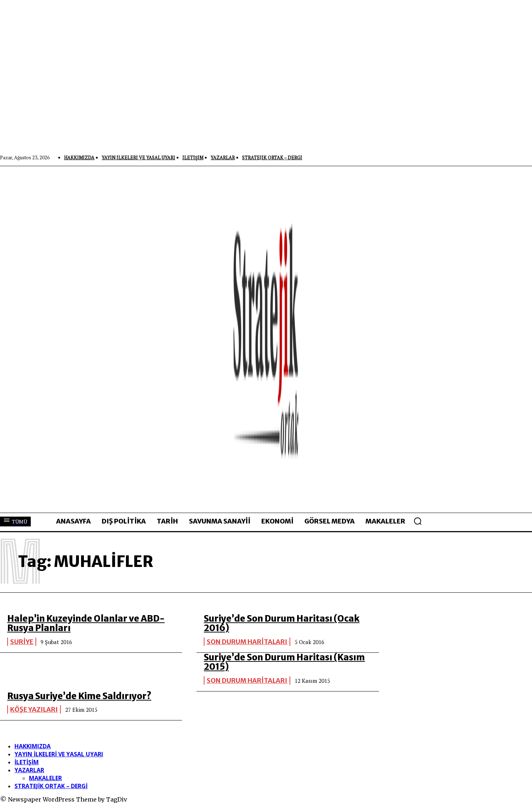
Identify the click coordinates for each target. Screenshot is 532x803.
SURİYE (21, 642)
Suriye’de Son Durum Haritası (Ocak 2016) (281, 623)
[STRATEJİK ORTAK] (266, 339)
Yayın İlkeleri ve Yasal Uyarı (58, 754)
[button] (417, 521)
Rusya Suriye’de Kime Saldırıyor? (79, 696)
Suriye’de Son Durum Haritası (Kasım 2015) (284, 662)
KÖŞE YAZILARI (34, 709)
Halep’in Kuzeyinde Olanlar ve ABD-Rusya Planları (86, 623)
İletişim (26, 762)
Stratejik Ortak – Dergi (51, 786)
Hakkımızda (32, 746)
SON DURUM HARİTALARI (247, 642)
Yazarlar (29, 770)
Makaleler (45, 778)
